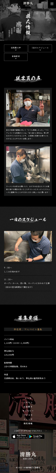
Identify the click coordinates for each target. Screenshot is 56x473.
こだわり (28, 402)
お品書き (28, 406)
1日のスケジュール (40, 47)
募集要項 (16, 56)
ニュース (28, 419)
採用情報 (28, 423)
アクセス (28, 414)
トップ (28, 398)
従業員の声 (16, 47)
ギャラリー (28, 410)
